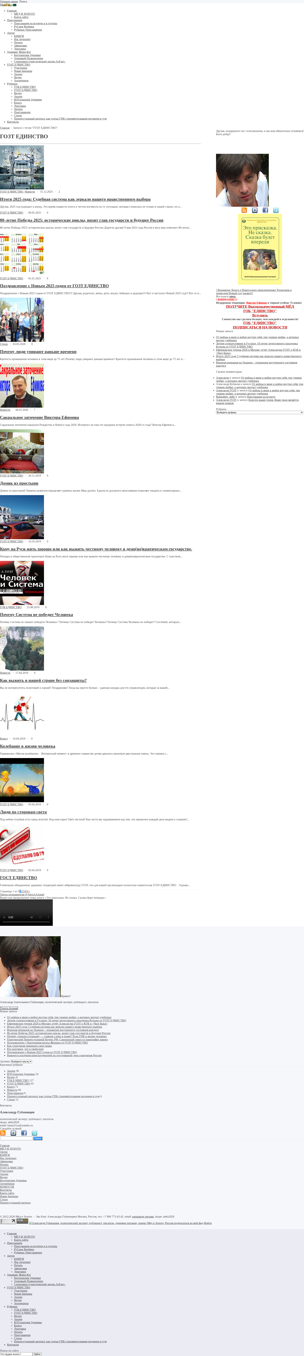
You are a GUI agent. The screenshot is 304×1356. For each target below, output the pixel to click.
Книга (4, 738)
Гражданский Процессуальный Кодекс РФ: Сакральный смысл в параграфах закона (57, 1039)
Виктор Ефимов (256, 302)
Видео (11, 1077)
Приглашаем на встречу (261, 396)
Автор (11, 1255)
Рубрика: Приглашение (28, 1252)
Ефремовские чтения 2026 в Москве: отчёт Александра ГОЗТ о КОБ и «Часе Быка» (57, 1023)
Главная (12, 1233)
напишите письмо (143, 1216)
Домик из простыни (19, 483)
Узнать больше (9, 1008)
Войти (208, 1223)
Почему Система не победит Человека (36, 614)
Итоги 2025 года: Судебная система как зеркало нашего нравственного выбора (75, 199)
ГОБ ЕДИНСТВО (11, 607)
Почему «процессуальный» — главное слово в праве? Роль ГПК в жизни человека (57, 1036)
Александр (222, 377)
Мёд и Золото (8, 4)
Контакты (13, 1344)
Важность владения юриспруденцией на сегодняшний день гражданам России (54, 1055)
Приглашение (15, 1093)
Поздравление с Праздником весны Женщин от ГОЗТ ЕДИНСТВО (47, 1042)
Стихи (4, 344)
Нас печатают (22, 1262)
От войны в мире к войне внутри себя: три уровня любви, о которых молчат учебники (259, 379)
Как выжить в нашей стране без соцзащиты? (43, 680)
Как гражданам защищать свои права (29, 1045)
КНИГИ (19, 1258)
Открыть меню (9, 1)
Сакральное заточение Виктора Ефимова (39, 417)
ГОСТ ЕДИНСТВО (18, 877)
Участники (20, 1290)
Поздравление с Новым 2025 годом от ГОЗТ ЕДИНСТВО (54, 285)
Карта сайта (21, 1239)
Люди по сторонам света (23, 812)
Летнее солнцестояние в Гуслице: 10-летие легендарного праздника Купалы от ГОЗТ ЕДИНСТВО (66, 1020)
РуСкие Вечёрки (24, 1249)
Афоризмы (20, 1268)
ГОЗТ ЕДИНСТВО (11, 191)
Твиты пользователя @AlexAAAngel (22, 894)
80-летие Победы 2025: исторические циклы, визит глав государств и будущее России (81, 220)
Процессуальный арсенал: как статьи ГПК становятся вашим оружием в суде (53, 1096)
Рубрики (12, 1306)
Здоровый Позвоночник (28, 1281)
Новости (30, 191)
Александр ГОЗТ (226, 390)
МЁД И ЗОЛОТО (24, 1236)
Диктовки (20, 1271)
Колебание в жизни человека (27, 746)
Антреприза (21, 1303)
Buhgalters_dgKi (225, 396)
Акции (11, 1070)
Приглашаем (14, 1243)
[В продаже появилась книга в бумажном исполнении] (260, 283)
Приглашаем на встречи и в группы (35, 1246)
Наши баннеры (23, 1293)
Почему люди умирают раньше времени (38, 351)
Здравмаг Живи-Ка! (19, 1274)
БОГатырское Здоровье (21, 1074)
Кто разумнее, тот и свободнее (25, 1049)
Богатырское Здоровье (27, 1277)
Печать (18, 1265)
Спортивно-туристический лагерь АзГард (40, 1284)
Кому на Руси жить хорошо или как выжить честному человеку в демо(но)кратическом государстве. (96, 549)
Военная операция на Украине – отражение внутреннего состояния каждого (53, 1029)
